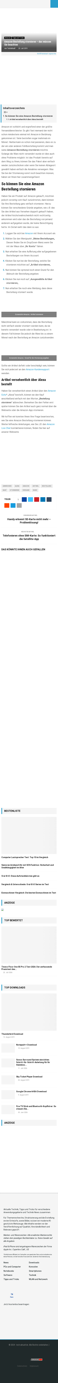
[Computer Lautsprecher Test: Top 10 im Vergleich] (29, 835)
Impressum (34, 1366)
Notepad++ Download (26, 1045)
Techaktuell (11, 48)
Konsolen (33, 1267)
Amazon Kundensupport (37, 369)
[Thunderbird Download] (29, 1012)
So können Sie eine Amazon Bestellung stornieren (29, 116)
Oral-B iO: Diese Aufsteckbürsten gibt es (20, 876)
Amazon (8, 38)
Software (8, 1275)
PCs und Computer (12, 1267)
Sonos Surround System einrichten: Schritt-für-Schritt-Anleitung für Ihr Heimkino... (33, 1062)
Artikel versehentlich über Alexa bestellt (26, 119)
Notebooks (9, 1271)
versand (26, 490)
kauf (4, 490)
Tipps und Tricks (18, 38)
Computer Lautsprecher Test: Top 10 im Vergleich (24, 857)
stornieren (14, 490)
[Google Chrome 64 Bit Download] (8, 1094)
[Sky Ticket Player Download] (8, 1079)
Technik (32, 1275)
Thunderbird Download (12, 1034)
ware (35, 490)
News (6, 1262)
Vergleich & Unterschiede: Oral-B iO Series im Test (25, 884)
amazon (26, 486)
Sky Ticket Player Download (29, 1077)
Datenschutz (22, 1366)
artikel (36, 486)
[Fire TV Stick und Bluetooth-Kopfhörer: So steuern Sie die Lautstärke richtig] (8, 1109)
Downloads (34, 1262)
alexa (17, 486)
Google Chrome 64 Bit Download (31, 1091)
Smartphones (35, 1271)
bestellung (46, 486)
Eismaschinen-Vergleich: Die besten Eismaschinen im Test (28, 893)
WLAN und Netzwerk (38, 1279)
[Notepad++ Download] (8, 1048)
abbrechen (7, 486)
